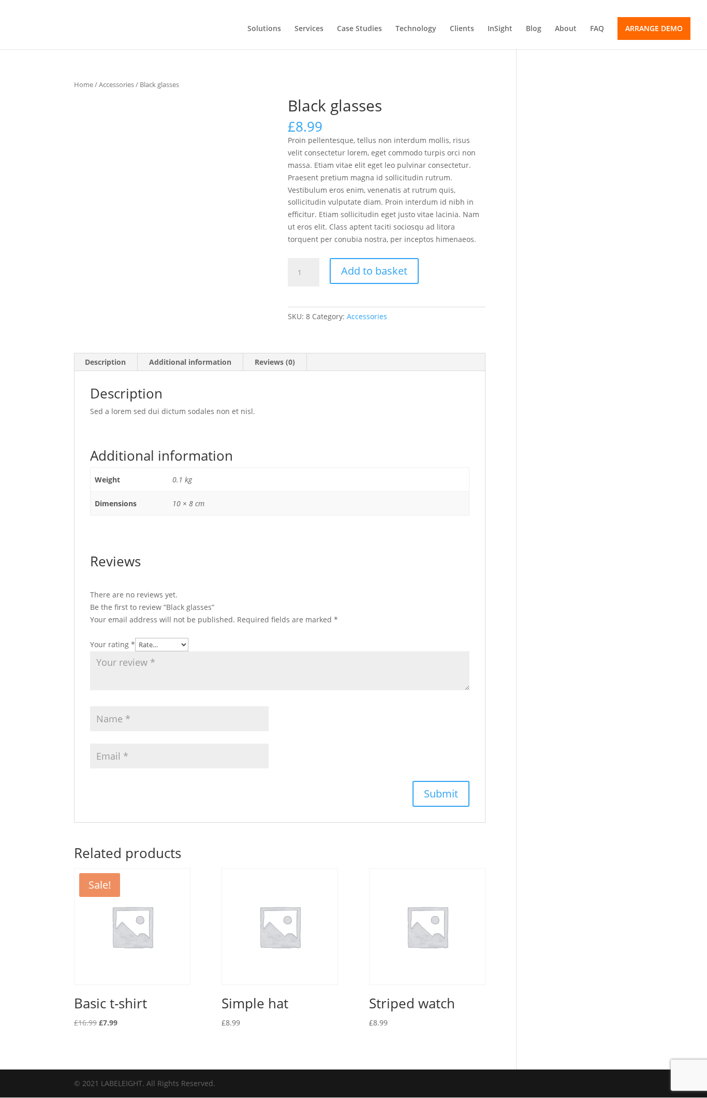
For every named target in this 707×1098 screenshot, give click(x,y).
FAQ (597, 29)
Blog (533, 29)
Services (308, 29)
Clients (462, 29)
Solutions (264, 29)
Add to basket (374, 271)
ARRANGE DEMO (654, 28)
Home (83, 84)
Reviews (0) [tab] (275, 362)
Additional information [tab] (190, 362)
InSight (500, 29)
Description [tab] (105, 362)
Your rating (112, 644)
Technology (415, 29)
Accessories (116, 84)
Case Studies (359, 29)
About (566, 29)
